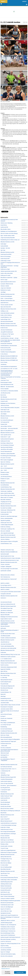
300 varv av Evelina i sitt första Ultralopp (9, 233)
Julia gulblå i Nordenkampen (7, 331)
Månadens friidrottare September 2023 (9, 764)
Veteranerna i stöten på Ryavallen (8, 453)
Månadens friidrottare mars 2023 (8, 871)
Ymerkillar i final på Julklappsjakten (8, 351)
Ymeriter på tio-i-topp (5, 860)
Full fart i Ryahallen (5, 388)
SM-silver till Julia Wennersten (7, 902)
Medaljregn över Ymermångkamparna (9, 231)
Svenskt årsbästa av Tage (6, 487)
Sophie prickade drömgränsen (7, 438)
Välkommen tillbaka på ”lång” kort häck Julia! (10, 654)
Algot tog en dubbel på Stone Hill (8, 604)
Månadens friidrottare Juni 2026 (7, 241)
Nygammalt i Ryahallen (5, 669)
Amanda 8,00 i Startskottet (6, 343)
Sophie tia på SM (4, 227)
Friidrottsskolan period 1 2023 (7, 904)
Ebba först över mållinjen (6, 862)
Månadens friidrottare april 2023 (7, 854)
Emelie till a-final (4, 327)
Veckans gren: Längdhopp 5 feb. (8, 528)
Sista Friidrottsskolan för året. (7, 384)
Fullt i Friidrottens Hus (5, 577)
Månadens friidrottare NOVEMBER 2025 (9, 356)
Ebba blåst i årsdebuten (6, 499)
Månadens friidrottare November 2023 (9, 733)
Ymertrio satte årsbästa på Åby (7, 646)
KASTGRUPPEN (4, 757)
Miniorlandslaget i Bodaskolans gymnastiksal (10, 900)
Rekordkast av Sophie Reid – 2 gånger (9, 277)
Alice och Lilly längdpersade (7, 468)
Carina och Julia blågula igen (7, 906)
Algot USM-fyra (4, 671)
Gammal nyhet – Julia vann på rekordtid (9, 428)
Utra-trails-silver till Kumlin (6, 602)
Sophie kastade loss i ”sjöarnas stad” (9, 579)
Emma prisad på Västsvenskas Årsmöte (9, 877)
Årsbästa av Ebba (4, 844)
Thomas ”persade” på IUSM (7, 304)
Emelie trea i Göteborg (5, 526)
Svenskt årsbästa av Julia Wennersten (9, 345)
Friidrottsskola (4, 791)
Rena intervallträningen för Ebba (7, 933)
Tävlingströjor (3, 720)
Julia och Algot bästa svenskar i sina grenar (10, 407)
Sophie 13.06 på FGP (5, 819)
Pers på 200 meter (4, 683)
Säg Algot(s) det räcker (6, 913)
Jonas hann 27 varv (5, 380)
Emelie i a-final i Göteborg (6, 315)
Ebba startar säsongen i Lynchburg (8, 939)
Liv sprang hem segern (5, 789)
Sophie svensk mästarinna (6, 781)
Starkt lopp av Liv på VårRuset (7, 839)
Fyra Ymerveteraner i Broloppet (7, 445)
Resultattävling (4, 726)
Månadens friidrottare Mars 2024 (8, 660)
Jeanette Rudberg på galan (6, 922)
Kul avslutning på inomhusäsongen (8, 455)
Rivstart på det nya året (5, 347)
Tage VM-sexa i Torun (5, 873)
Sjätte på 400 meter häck (6, 856)
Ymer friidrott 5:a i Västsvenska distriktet (9, 390)
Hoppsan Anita (4, 424)
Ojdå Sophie (3, 628)
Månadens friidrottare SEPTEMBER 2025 (9, 360)
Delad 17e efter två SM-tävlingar (7, 896)
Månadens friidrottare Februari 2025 (8, 505)
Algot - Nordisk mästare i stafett (7, 235)
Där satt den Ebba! (5, 474)
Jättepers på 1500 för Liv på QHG (8, 920)
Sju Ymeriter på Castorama (6, 766)
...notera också (4, 745)
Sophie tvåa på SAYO (5, 258)
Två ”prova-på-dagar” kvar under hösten (9, 568)
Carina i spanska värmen (6, 434)
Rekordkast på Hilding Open (7, 688)
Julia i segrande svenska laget (7, 533)
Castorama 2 (3, 597)
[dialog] (14, 967)
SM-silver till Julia (4, 418)
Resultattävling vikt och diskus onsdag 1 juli (10, 239)
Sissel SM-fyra (4, 225)
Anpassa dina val (5, 968)
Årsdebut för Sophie (5, 478)
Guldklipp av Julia (4, 311)
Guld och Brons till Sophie (6, 714)
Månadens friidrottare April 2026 (7, 294)
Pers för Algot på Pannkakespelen (8, 831)
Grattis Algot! (3, 243)
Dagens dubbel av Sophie (6, 618)
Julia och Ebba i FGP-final (6, 426)
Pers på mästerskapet (5, 802)
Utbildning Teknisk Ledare (6, 883)
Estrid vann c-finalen (5, 735)
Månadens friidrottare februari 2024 (8, 673)
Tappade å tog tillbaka (5, 520)
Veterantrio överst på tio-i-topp (7, 549)
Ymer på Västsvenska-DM (6, 451)
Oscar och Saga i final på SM (7, 783)
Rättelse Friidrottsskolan (6, 885)
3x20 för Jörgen (4, 279)
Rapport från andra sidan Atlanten (8, 535)
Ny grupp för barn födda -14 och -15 (8, 768)
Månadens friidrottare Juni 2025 (7, 432)
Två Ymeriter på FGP (5, 422)
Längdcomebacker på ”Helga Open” (8, 741)
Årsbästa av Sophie (5, 472)
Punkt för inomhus (4, 665)
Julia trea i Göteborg (5, 539)
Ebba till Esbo (3, 812)
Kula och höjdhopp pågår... (6, 867)
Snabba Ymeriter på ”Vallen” (7, 796)
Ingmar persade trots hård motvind (8, 281)
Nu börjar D (3, 480)
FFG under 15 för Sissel (6, 457)
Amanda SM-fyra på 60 (5, 890)
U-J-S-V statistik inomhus (10, 22)
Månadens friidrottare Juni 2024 (7, 620)
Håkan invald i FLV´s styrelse (7, 497)
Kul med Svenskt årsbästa (6, 728)
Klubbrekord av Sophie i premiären (8, 656)
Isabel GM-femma (4, 302)
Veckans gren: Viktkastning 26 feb (8, 510)
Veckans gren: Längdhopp (6, 491)
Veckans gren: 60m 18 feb (6, 512)
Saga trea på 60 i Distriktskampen (8, 935)
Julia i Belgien (3, 413)
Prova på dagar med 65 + (6, 585)
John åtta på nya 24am (5, 392)
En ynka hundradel (4, 514)
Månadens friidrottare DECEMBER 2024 (9, 551)
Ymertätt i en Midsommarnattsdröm (8, 637)
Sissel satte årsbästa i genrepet (7, 313)
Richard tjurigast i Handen (6, 382)
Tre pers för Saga (4, 848)
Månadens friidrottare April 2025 (7, 482)
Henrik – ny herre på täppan (6, 298)
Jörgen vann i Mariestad (6, 288)
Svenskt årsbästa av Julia (6, 317)
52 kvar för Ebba (4, 875)
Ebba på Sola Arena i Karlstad (7, 808)
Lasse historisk (4, 800)
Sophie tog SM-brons (5, 798)
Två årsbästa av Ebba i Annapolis (8, 926)
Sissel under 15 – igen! (5, 436)
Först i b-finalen (4, 362)
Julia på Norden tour (5, 642)
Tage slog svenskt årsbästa (6, 447)
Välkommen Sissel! (5, 753)
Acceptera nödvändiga (7, 972)
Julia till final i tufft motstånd (7, 449)
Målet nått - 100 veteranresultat (7, 386)
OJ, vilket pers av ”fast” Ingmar (7, 334)
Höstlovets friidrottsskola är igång (8, 954)
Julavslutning (3, 364)
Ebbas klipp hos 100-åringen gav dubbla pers (10, 810)
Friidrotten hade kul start (6, 743)
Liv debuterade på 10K (5, 770)
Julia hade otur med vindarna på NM (8, 648)
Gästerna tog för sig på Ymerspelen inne (9, 915)
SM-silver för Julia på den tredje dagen (9, 516)
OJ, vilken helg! (4, 677)
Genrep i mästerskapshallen (7, 518)
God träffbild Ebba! (5, 484)
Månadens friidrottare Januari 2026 (8, 323)
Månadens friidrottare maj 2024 (7, 639)
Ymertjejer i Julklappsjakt (6, 566)
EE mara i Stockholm (5, 835)
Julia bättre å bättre (5, 702)
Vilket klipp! (3, 696)
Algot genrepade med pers (6, 679)
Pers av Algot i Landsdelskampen (8, 722)
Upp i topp (3, 250)
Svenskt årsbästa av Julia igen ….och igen (9, 338)
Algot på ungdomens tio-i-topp (7, 556)
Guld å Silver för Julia (5, 892)
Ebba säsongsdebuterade (6, 737)
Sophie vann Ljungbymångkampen (8, 850)
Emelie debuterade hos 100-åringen (8, 833)
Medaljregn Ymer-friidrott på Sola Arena (9, 616)
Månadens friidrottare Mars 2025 (8, 489)
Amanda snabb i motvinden (6, 846)
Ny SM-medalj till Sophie (6, 681)
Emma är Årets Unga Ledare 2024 (8, 495)
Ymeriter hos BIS (4, 401)
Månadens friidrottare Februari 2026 (8, 308)
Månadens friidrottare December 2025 (9, 325)
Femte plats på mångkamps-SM (7, 685)
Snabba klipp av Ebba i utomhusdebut (9, 879)
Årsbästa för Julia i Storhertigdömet (8, 924)
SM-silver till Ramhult (5, 626)
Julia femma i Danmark (5, 336)
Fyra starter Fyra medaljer (6, 508)
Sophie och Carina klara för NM (7, 842)
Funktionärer (3, 652)
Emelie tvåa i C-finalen (5, 827)
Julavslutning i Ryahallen (6, 949)
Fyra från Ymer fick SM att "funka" (8, 633)
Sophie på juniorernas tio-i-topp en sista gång (10, 558)
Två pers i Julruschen (5, 564)
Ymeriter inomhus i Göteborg (7, 700)
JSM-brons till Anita (5, 405)
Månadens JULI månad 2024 (7, 612)
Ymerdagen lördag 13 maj (6, 858)
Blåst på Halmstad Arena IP (6, 821)
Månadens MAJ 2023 (5, 837)
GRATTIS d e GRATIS (5, 583)
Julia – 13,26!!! (4, 470)
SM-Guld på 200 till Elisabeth (7, 321)
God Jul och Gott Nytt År (6, 349)
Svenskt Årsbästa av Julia (6, 543)
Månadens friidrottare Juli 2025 (7, 415)
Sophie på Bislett (4, 246)
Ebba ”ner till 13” (4, 816)
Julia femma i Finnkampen (6, 610)
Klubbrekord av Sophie (5, 290)
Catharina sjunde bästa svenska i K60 (9, 271)
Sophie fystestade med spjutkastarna (9, 366)
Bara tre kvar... (3, 395)
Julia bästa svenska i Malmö (7, 708)
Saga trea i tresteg (4, 945)
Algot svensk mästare (5, 411)
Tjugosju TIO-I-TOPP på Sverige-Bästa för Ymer (10, 943)
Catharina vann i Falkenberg (6, 223)
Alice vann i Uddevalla (5, 531)
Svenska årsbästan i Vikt (6, 692)
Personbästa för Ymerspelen (7, 706)
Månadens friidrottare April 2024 (7, 650)
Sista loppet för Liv (5, 755)
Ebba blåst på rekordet (5, 869)
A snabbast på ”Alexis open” (7, 731)
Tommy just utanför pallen (6, 888)
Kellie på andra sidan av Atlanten (8, 574)
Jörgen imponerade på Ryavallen (8, 237)
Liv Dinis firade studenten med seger (8, 825)
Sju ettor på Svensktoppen (6, 296)
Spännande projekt (5, 554)
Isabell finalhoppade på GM (6, 881)
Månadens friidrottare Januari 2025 (8, 537)
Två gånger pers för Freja (6, 501)
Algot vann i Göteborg (5, 461)
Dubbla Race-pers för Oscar (7, 829)
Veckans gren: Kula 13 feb (6, 522)
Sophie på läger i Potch (6, 319)
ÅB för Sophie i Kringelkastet (7, 459)
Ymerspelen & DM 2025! (6, 593)
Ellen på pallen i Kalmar (5, 229)
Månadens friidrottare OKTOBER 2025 (9, 358)
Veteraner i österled (5, 285)
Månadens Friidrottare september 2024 (9, 595)
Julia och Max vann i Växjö (6, 911)
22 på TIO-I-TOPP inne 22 (6, 941)
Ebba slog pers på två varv (6, 894)
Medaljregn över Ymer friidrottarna (8, 403)
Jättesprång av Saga (5, 775)
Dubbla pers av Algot (5, 269)
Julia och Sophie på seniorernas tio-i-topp (10, 560)
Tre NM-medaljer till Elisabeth (7, 524)
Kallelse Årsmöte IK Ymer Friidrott (8, 928)
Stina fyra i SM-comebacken (7, 956)
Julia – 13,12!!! (4, 466)
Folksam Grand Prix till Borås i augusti (9, 662)
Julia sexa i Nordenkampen (6, 329)
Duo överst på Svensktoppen (7, 420)
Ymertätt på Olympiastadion (7, 779)
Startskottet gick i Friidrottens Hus (8, 931)
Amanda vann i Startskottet (6, 718)
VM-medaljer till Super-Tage (6, 608)
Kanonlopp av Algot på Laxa (7, 443)
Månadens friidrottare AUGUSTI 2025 (9, 399)
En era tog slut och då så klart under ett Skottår (11, 591)
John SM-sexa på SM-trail (6, 476)
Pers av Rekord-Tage (5, 675)
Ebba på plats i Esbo (5, 804)
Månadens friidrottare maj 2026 (7, 252)
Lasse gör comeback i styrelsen (7, 898)
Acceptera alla (20, 972)
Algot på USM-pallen (5, 614)
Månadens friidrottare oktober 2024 (8, 587)
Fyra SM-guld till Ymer (5, 787)
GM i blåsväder (4, 397)
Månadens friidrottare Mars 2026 (8, 300)
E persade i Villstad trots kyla (7, 283)
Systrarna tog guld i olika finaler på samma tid (10, 937)
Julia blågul (3, 292)
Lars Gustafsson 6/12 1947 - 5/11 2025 (9, 368)
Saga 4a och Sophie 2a (6, 909)
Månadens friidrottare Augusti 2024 (8, 606)
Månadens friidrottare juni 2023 (7, 814)
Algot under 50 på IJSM (6, 306)
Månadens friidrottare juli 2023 (7, 793)
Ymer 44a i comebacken (6, 747)
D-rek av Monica (4, 354)
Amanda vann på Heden (6, 806)
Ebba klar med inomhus (6, 503)
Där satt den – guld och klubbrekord (8, 785)
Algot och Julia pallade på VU (7, 430)
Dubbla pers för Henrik (5, 275)
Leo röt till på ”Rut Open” (6, 724)
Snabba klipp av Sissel (5, 260)
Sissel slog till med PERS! (6, 254)
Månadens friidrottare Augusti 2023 (8, 777)
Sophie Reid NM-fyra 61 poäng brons (9, 823)
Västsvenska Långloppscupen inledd (9, 667)
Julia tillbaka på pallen (5, 635)
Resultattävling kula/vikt (6, 698)
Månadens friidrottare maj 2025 (7, 464)
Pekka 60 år (3, 694)
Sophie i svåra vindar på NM (7, 273)
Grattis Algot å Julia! (5, 409)
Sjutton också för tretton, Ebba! (7, 493)
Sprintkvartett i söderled (6, 570)
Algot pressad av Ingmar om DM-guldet (9, 541)
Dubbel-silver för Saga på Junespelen (9, 852)
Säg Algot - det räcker (5, 248)
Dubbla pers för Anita (5, 441)
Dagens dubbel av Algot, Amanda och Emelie (10, 704)
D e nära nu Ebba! (4, 865)
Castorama (3, 773)
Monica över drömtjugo (6, 256)
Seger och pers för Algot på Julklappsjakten (10, 739)
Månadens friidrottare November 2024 (9, 562)
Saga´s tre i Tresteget (5, 951)
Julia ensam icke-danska (6, 644)
